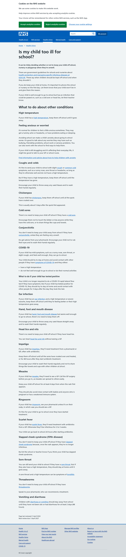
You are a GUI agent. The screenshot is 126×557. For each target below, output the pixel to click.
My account (102, 34)
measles (35, 376)
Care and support (75, 40)
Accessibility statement (95, 536)
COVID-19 (22, 546)
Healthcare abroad (48, 540)
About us (90, 528)
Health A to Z (23, 40)
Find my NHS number (49, 531)
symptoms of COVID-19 (44, 262)
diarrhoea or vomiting (39, 502)
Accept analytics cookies (30, 24)
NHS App (45, 528)
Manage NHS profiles (71, 528)
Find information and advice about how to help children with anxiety (47, 158)
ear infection (40, 299)
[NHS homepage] (23, 34)
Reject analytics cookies (55, 24)
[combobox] (81, 34)
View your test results (49, 534)
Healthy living (31, 46)
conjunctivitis (24, 235)
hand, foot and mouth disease (44, 314)
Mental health (60, 40)
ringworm (36, 404)
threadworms (24, 487)
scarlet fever (37, 424)
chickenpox (36, 198)
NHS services (35, 40)
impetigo (36, 349)
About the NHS (47, 537)
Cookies (90, 542)
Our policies (91, 539)
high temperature (41, 118)
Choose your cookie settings (80, 24)
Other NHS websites (71, 531)
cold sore (71, 215)
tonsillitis (70, 474)
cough (59, 168)
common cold (70, 168)
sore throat (65, 464)
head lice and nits (37, 339)
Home (21, 46)
